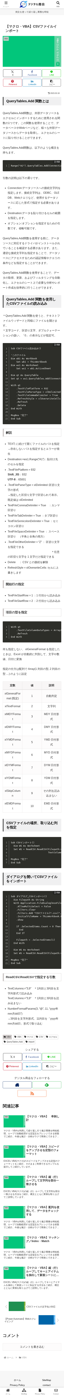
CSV (41, 1037)
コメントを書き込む (32, 1346)
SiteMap (46, 1380)
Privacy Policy (17, 1385)
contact (47, 1385)
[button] (51, 82)
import (31, 1042)
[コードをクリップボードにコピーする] (57, 167)
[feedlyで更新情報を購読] (46, 1084)
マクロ (30, 1037)
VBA (9, 1037)
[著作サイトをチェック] (17, 1084)
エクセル (53, 1037)
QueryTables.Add (15, 1042)
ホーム (17, 1380)
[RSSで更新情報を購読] (32, 1093)
